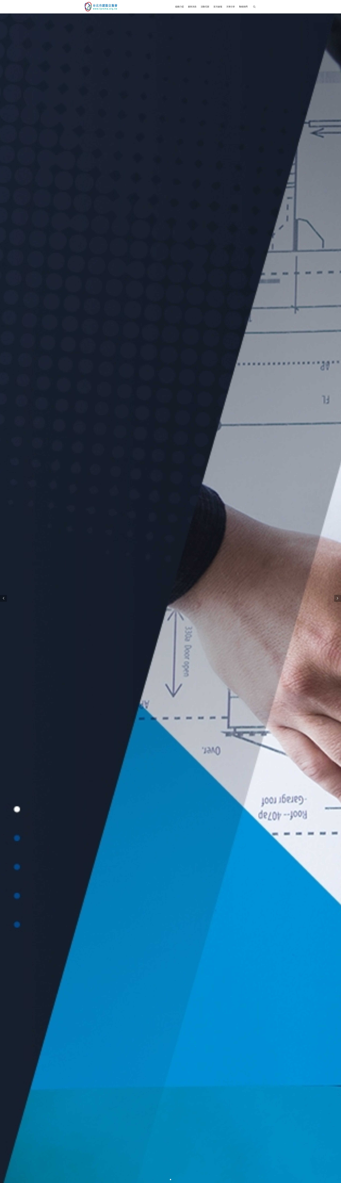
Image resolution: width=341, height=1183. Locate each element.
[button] (3, 598)
